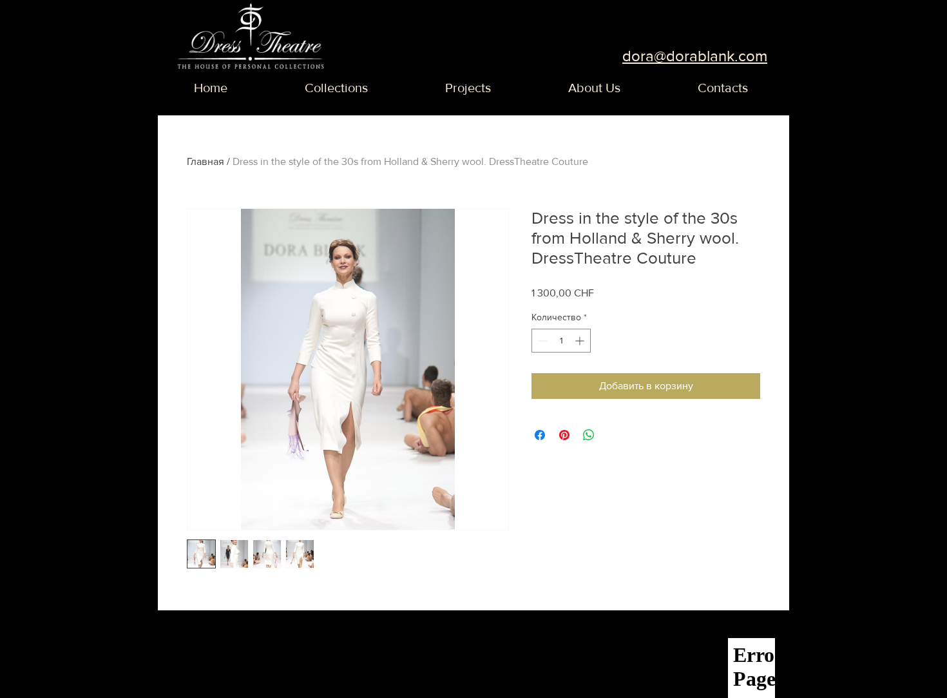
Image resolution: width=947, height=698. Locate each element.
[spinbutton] (561, 340)
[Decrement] (541, 340)
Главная (205, 161)
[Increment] (581, 340)
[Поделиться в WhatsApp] (589, 435)
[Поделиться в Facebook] (540, 435)
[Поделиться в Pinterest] (564, 435)
